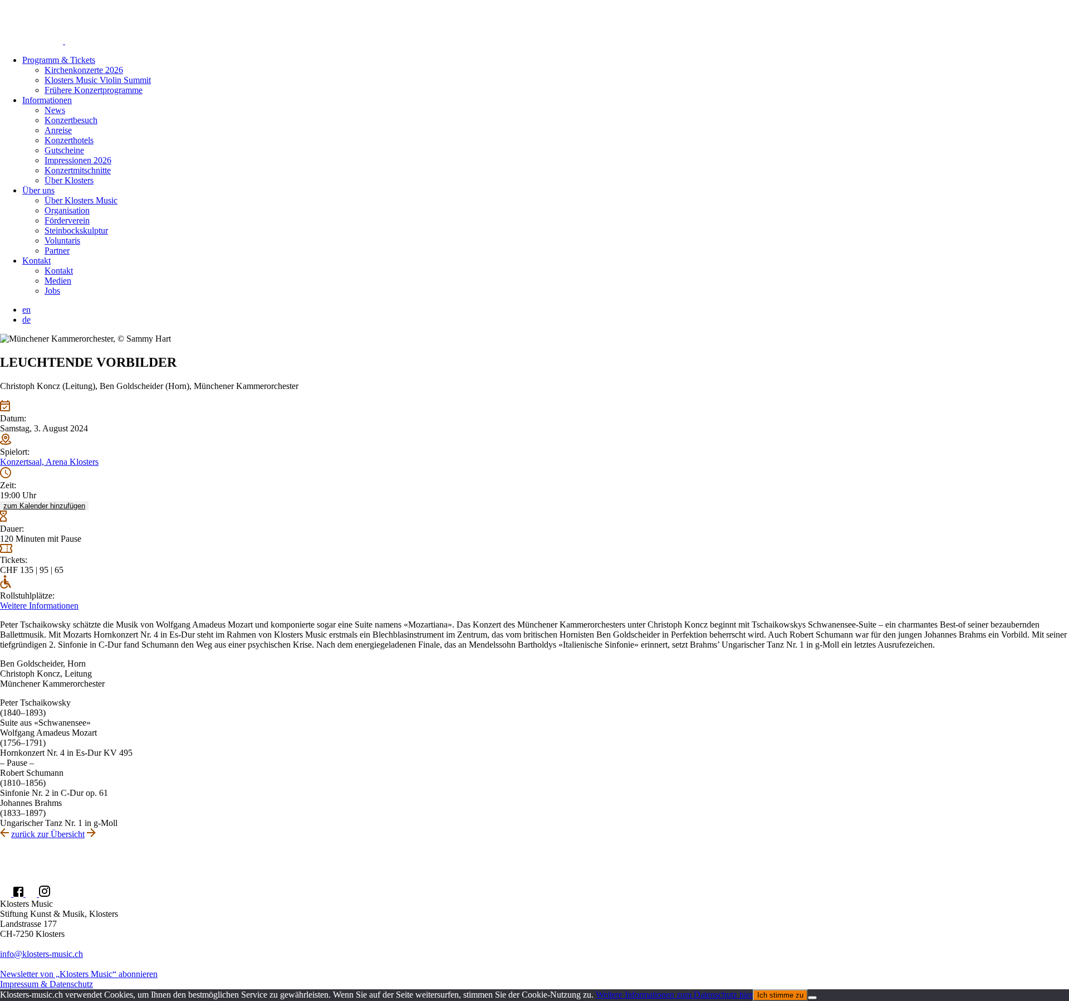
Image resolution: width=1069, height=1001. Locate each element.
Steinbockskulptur (76, 230)
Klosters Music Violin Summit (98, 80)
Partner (57, 250)
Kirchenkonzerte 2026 (84, 70)
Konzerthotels (69, 140)
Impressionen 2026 (78, 160)
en (26, 309)
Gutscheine (64, 150)
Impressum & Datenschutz (46, 984)
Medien (58, 280)
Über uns (38, 190)
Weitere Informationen (39, 605)
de (26, 319)
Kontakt (36, 260)
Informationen (47, 100)
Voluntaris (62, 240)
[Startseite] (534, 23)
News (55, 110)
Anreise (58, 130)
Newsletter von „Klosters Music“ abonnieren (79, 974)
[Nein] (812, 997)
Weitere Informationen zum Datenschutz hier (674, 994)
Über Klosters (69, 180)
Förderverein (67, 220)
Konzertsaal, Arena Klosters (49, 462)
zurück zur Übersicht (48, 834)
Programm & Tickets (58, 60)
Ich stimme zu (780, 995)
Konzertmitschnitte (78, 170)
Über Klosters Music (81, 200)
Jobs (52, 290)
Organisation (67, 210)
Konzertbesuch (71, 120)
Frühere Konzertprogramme (94, 90)
